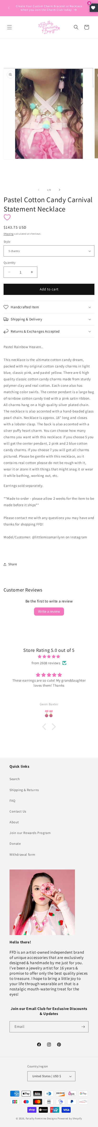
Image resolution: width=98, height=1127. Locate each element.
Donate (15, 843)
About (14, 822)
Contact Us (18, 811)
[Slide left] (38, 190)
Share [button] (12, 564)
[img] (49, 656)
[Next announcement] (89, 8)
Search (15, 779)
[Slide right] (59, 190)
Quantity (9, 263)
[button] (9, 27)
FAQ (12, 800)
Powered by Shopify (70, 1118)
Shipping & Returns (24, 790)
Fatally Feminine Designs (41, 1118)
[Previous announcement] (9, 8)
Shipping (9, 233)
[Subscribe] (83, 1026)
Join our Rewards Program (30, 833)
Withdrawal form (22, 854)
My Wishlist (94, 8)
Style (7, 242)
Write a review (49, 611)
